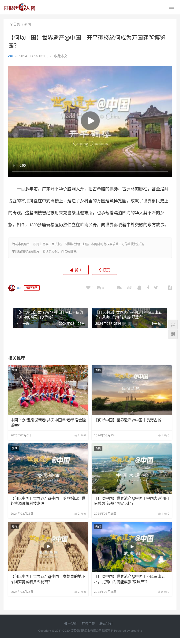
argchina (136, 630)
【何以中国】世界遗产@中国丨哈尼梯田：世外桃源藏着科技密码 (48, 501)
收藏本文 (60, 56)
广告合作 (88, 623)
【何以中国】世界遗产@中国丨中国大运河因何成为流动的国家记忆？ (131, 501)
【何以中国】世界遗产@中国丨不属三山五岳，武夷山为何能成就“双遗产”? (129, 579)
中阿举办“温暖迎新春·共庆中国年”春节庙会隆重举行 (48, 422)
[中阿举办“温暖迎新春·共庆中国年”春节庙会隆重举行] (48, 390)
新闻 (27, 24)
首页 (16, 24)
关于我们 (70, 623)
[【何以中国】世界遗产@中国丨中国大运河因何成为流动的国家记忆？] (132, 468)
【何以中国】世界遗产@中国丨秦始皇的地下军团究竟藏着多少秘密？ (48, 579)
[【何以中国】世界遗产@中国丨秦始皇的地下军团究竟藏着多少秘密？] (48, 547)
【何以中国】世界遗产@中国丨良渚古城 (127, 420)
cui (10, 56)
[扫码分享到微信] (119, 287)
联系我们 (105, 623)
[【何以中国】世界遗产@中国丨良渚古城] (132, 390)
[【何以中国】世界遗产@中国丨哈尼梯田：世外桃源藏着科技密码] (48, 468)
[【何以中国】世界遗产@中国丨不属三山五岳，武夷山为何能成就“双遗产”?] (132, 547)
